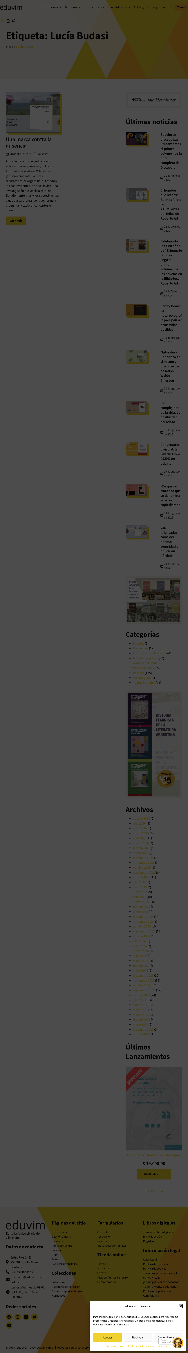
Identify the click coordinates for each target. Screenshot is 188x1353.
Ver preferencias (168, 1337)
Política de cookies (116, 1346)
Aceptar (107, 1337)
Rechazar (138, 1337)
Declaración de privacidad (142, 1346)
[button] (180, 1306)
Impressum (164, 1346)
